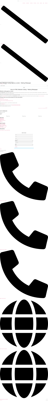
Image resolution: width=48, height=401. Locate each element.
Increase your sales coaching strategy (4, 99)
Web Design (2, 43)
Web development (2, 98)
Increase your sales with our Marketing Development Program (6, 100)
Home (1, 5)
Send (16, 146)
